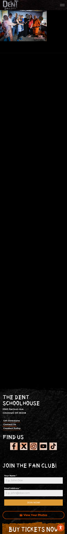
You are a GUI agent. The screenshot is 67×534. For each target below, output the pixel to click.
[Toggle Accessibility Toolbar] (61, 528)
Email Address (12, 488)
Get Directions (11, 420)
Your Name (10, 475)
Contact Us (9, 424)
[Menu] (62, 5)
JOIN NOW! (33, 502)
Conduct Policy (12, 428)
